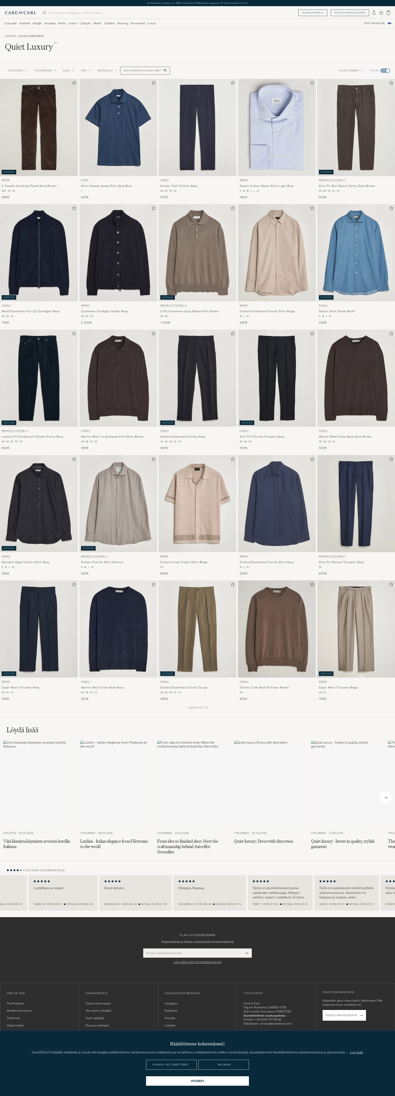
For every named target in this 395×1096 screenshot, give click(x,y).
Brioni (6, 179)
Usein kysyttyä (95, 1018)
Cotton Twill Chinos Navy (178, 186)
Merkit (97, 23)
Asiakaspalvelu (313, 12)
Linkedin (170, 1025)
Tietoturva (13, 1018)
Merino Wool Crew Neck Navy (102, 687)
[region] (197, 893)
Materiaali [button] (105, 70)
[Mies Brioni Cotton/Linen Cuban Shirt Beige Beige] (197, 503)
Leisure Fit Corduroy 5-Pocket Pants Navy (32, 436)
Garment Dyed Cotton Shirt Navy (25, 562)
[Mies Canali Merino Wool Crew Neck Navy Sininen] (118, 629)
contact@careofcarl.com (276, 1023)
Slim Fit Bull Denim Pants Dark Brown (347, 186)
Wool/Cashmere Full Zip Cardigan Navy (30, 311)
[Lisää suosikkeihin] (73, 84)
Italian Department (31, 36)
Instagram (171, 1003)
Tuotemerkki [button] (43, 70)
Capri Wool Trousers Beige (338, 687)
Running (123, 23)
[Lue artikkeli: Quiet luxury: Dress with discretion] (269, 798)
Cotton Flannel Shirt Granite (102, 562)
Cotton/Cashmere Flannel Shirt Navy (267, 562)
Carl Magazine (374, 23)
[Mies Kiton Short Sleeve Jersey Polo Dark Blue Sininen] (118, 127)
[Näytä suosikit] (381, 13)
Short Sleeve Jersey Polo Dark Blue (106, 186)
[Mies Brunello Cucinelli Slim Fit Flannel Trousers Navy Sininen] (356, 503)
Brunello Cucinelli (332, 179)
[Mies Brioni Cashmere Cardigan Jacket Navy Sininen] (118, 252)
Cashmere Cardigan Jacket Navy (104, 311)
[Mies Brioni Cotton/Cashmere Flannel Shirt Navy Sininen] (277, 503)
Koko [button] (66, 70)
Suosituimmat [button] (349, 70)
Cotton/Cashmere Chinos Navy (183, 436)
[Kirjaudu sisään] (374, 12)
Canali (164, 179)
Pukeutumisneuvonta (350, 12)
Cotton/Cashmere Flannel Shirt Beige (267, 311)
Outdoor (110, 23)
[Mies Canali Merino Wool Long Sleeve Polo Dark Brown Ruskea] (118, 378)
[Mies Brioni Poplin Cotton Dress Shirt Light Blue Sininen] (277, 127)
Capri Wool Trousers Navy (21, 687)
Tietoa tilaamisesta (98, 1003)
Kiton (84, 179)
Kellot (62, 23)
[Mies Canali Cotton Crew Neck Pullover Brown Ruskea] (277, 629)
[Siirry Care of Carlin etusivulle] (20, 12)
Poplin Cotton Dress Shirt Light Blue (267, 186)
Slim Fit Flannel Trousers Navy (262, 436)
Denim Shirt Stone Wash (337, 311)
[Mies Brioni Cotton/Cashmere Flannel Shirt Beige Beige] (277, 252)
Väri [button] (84, 70)
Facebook (171, 1010)
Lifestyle (85, 23)
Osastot (10, 36)
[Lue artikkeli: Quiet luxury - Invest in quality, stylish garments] (346, 798)
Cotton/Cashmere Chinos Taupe (183, 687)
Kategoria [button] (15, 70)
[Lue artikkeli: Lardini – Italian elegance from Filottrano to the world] (115, 798)
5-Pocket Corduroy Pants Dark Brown (29, 186)
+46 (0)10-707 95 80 (268, 1019)
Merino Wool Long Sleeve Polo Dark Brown (112, 436)
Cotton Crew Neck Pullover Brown (264, 687)
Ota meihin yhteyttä (98, 1010)
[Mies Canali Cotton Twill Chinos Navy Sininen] (197, 127)
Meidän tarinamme (19, 1010)
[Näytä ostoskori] (388, 13)
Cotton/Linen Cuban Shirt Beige (183, 562)
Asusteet (50, 23)
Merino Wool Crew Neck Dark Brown (345, 436)
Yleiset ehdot (15, 1025)
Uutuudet (11, 23)
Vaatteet (24, 23)
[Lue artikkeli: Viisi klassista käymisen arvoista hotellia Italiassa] (38, 798)
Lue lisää (356, 1052)
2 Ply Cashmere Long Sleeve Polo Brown (189, 311)
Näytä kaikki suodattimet (143, 70)
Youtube (170, 1018)
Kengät (37, 23)
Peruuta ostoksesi (97, 1025)
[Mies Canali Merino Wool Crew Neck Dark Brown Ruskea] (356, 378)
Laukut (72, 23)
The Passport (15, 1003)
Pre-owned (138, 23)
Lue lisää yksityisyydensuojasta (197, 962)
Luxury (151, 23)
